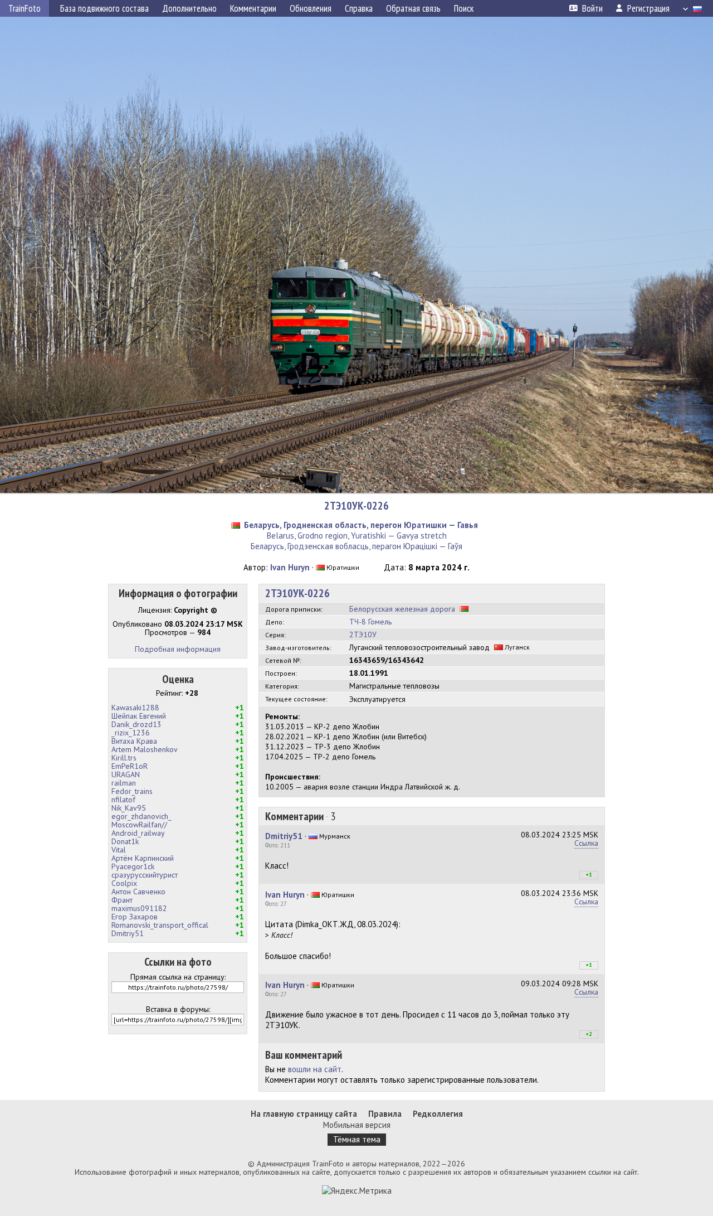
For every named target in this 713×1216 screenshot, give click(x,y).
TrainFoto (24, 8)
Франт (122, 900)
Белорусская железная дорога (402, 609)
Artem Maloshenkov (144, 749)
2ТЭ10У (363, 634)
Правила (385, 1113)
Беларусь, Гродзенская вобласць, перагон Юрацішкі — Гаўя (356, 546)
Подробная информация (178, 649)
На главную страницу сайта (304, 1113)
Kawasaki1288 (135, 708)
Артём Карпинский (142, 858)
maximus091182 (139, 908)
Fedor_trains (132, 791)
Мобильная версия (356, 1125)
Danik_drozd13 (136, 724)
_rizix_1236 (130, 733)
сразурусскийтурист (144, 875)
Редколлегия (438, 1113)
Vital (118, 850)
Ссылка (586, 843)
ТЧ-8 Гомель (370, 622)
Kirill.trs (123, 758)
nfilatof (123, 799)
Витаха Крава (134, 741)
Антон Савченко (138, 891)
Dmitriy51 (127, 933)
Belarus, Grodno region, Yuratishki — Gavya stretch (357, 535)
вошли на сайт (314, 1069)
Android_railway (138, 833)
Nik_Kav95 (128, 808)
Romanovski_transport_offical (159, 925)
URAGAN (125, 774)
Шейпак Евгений (138, 716)
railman (123, 783)
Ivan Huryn (290, 567)
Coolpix (124, 883)
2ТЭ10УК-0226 (356, 505)
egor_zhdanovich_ (141, 816)
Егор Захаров (134, 917)
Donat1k (125, 841)
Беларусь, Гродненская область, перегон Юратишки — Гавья (361, 525)
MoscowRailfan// (139, 825)
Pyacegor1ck (132, 866)
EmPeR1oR (129, 766)
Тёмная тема (356, 1139)
